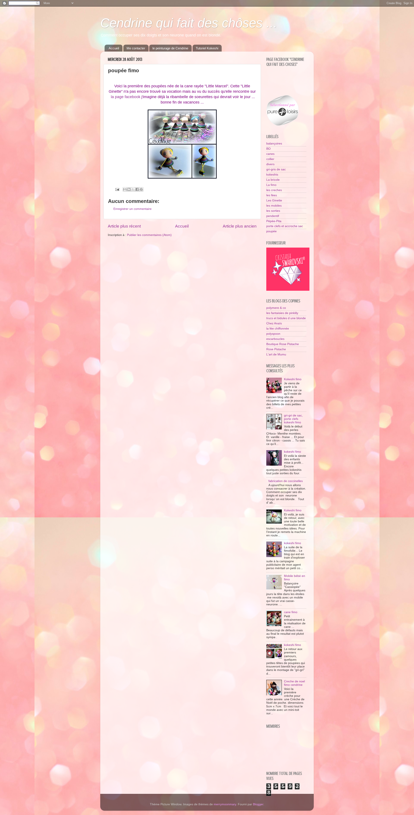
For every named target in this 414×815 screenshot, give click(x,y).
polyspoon (273, 333)
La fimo (271, 185)
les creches (274, 190)
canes (270, 153)
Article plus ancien (240, 226)
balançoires (274, 143)
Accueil (114, 48)
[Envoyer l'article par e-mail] (117, 189)
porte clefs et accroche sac (284, 226)
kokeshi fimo (292, 451)
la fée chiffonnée (277, 328)
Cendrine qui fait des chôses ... (188, 23)
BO (268, 148)
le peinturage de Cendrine (170, 48)
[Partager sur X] (133, 189)
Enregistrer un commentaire (132, 208)
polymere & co (276, 307)
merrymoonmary (225, 804)
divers (270, 164)
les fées (271, 195)
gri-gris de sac (276, 169)
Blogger (258, 804)
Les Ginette (274, 200)
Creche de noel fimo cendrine (294, 683)
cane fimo (290, 612)
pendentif (272, 216)
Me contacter (136, 48)
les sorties (273, 210)
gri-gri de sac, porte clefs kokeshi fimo (293, 419)
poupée (271, 231)
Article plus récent (124, 226)
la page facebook (125, 97)
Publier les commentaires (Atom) (149, 235)
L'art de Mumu (276, 354)
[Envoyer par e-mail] (125, 189)
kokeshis (272, 174)
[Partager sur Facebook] (137, 189)
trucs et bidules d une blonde (286, 318)
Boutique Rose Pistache (282, 344)
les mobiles (274, 205)
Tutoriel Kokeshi (207, 48)
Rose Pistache (276, 349)
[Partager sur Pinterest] (141, 189)
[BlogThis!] (129, 189)
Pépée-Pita (273, 221)
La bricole (273, 179)
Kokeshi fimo (292, 379)
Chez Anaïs (274, 323)
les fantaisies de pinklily (282, 313)
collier (270, 159)
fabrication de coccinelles (285, 481)
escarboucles (275, 339)
